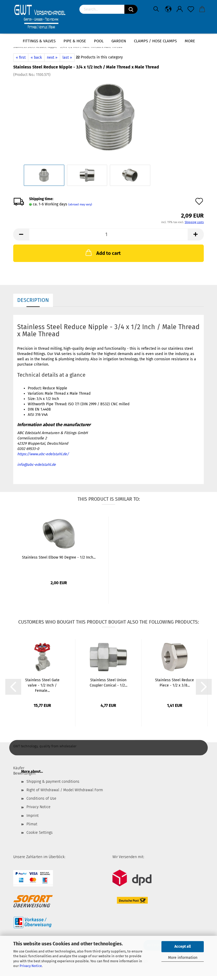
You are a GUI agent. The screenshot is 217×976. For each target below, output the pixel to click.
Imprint (32, 815)
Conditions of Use (41, 798)
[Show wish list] (191, 9)
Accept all (182, 946)
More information (182, 957)
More (190, 41)
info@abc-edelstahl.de (36, 464)
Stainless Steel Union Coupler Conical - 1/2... (108, 683)
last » (67, 57)
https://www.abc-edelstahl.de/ (43, 454)
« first (21, 57)
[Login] (180, 9)
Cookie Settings (39, 832)
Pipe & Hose (75, 41)
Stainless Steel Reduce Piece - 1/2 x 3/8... (174, 683)
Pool (98, 41)
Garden (118, 41)
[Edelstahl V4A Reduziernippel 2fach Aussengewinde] (108, 117)
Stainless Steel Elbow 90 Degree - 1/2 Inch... (59, 557)
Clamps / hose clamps (155, 41)
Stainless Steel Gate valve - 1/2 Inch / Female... (42, 685)
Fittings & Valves (39, 41)
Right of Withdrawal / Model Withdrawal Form (64, 790)
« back (36, 57)
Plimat (31, 824)
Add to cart (108, 253)
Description (33, 300)
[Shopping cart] (202, 9)
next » (52, 57)
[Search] (131, 9)
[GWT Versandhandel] (42, 17)
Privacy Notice (31, 966)
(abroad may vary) (80, 204)
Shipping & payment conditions (52, 781)
